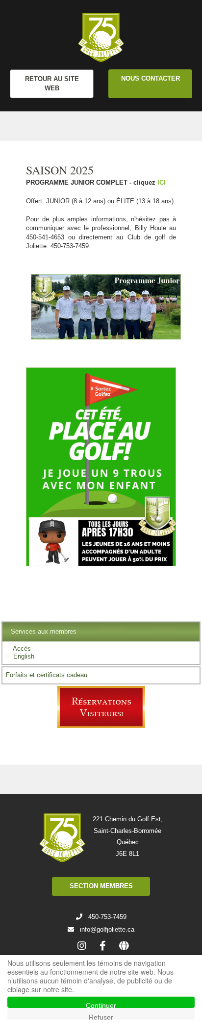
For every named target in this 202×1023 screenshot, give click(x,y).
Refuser (101, 1016)
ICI (161, 182)
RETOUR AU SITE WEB (52, 83)
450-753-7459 (107, 916)
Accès (22, 648)
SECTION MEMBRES (101, 886)
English (23, 656)
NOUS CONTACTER (150, 78)
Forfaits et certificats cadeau (46, 675)
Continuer (101, 1005)
